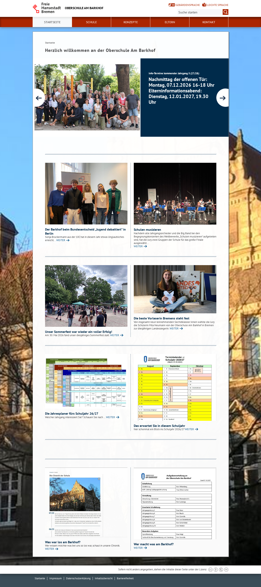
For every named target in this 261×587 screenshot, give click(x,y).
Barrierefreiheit (125, 578)
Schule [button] (91, 22)
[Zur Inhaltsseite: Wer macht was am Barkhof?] (175, 503)
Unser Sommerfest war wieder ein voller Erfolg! (78, 332)
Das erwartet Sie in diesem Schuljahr (159, 426)
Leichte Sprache (217, 5)
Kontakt (208, 22)
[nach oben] (248, 574)
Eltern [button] (170, 22)
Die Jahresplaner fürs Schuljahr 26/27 (71, 413)
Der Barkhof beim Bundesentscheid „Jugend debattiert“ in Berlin (85, 231)
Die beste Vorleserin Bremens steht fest (161, 318)
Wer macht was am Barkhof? (154, 544)
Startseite (52, 22)
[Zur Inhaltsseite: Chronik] (86, 502)
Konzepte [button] (131, 22)
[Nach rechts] (225, 98)
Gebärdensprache (188, 5)
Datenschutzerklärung (78, 578)
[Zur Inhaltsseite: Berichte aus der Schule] (86, 193)
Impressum (55, 578)
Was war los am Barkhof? (62, 542)
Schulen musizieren (147, 229)
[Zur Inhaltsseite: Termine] (175, 387)
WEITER (60, 240)
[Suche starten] (225, 12)
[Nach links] (36, 98)
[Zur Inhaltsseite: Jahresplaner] (86, 381)
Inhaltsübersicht (104, 578)
